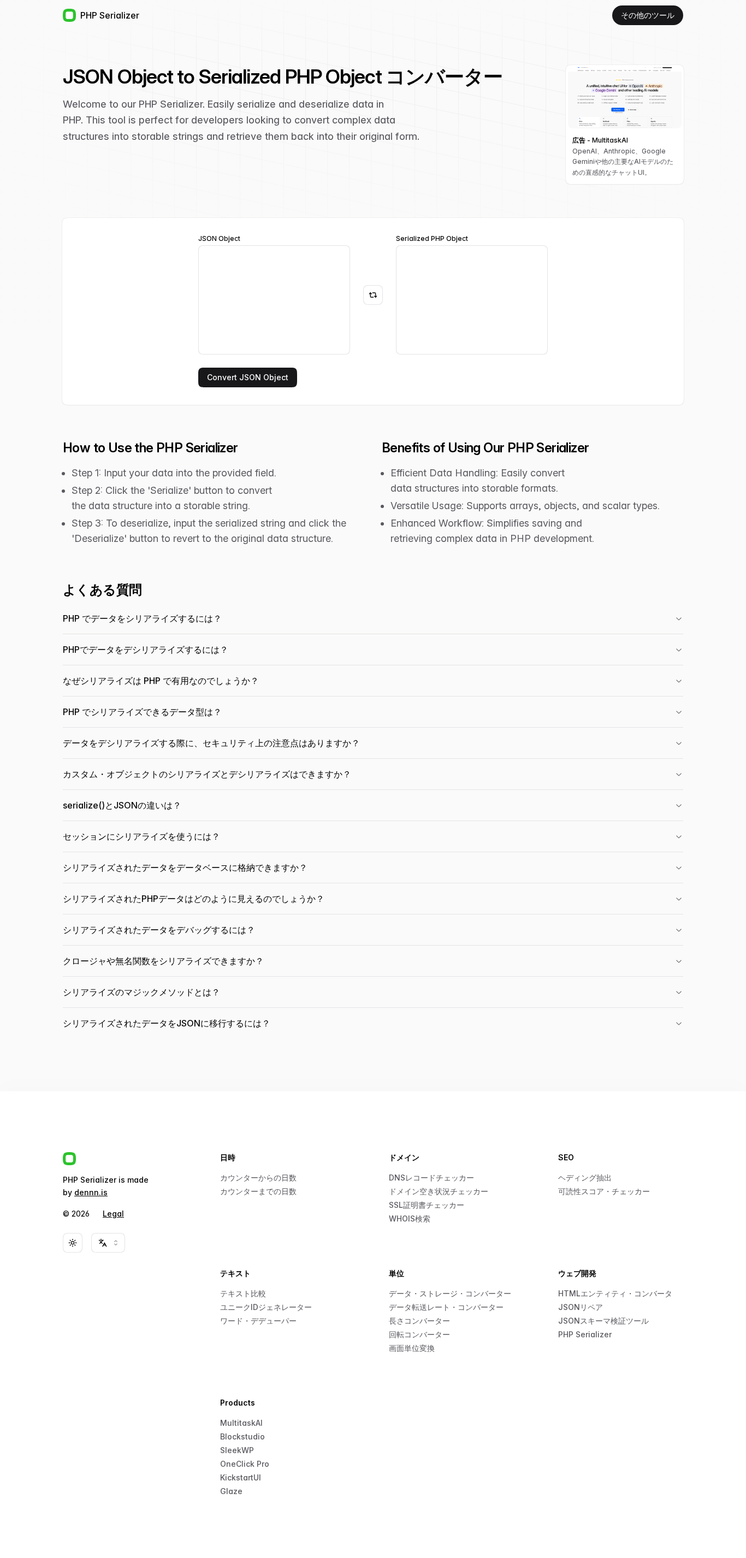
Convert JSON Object (247, 377)
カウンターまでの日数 (258, 1191)
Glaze (231, 1491)
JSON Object (219, 238)
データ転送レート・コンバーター (446, 1307)
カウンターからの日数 (258, 1177)
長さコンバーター (419, 1320)
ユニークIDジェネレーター (266, 1307)
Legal (113, 1213)
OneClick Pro (244, 1463)
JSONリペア (580, 1307)
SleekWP (237, 1450)
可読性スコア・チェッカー (604, 1191)
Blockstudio (242, 1436)
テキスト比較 (243, 1293)
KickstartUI (240, 1477)
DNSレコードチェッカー (431, 1177)
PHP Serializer (585, 1334)
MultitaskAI (241, 1422)
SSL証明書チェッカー (426, 1204)
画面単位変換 (412, 1348)
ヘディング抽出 (585, 1177)
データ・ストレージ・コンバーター (450, 1293)
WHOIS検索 (409, 1218)
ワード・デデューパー (258, 1320)
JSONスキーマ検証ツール (603, 1320)
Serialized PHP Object (432, 238)
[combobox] (108, 1243)
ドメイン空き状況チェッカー (438, 1191)
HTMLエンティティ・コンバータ (615, 1293)
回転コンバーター (419, 1334)
